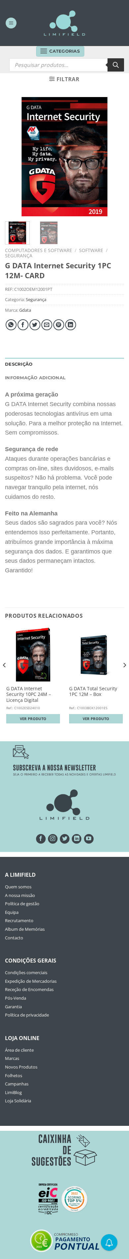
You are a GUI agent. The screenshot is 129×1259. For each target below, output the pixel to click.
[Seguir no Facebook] (40, 838)
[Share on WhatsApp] (11, 324)
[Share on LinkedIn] (70, 324)
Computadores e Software (38, 250)
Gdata (25, 310)
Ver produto (33, 718)
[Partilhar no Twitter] (34, 324)
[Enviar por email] (46, 324)
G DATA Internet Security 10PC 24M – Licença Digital (28, 694)
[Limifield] (64, 23)
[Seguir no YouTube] (88, 838)
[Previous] (16, 157)
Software (91, 250)
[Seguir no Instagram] (52, 838)
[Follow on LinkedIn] (76, 838)
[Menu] (11, 23)
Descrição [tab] (18, 364)
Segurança (18, 255)
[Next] (113, 157)
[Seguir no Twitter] (64, 838)
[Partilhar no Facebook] (23, 324)
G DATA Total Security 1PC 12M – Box (93, 691)
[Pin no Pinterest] (58, 324)
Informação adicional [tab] (35, 377)
